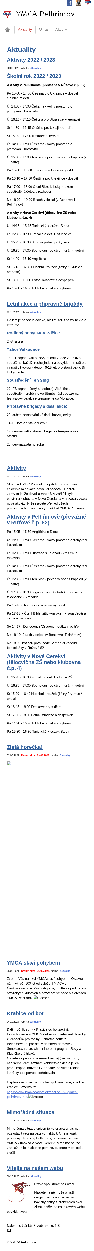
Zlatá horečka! (25, 747)
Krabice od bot (25, 1013)
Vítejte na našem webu (35, 1168)
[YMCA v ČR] (88, 3)
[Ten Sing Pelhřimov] (78, 3)
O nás (44, 29)
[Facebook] (69, 3)
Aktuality (35, 68)
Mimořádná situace (30, 1112)
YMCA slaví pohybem (33, 963)
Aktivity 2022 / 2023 (31, 60)
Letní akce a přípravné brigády (45, 304)
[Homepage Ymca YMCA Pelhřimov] (7, 29)
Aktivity (16, 468)
